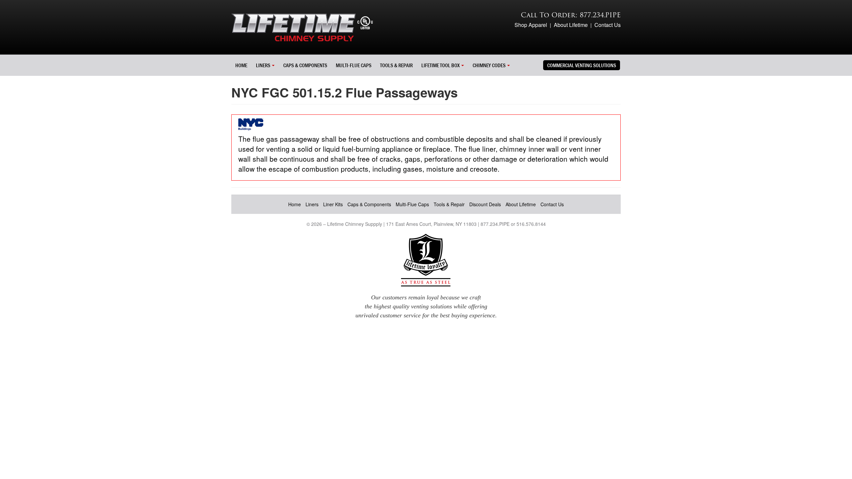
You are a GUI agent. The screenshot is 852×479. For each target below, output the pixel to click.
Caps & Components (305, 65)
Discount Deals (485, 204)
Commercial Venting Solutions (581, 65)
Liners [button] (263, 65)
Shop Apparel (531, 25)
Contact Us (607, 25)
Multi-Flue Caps (353, 65)
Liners (312, 204)
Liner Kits (333, 204)
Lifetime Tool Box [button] (441, 65)
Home (241, 65)
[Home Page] (302, 26)
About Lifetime (571, 25)
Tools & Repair (396, 65)
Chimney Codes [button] (490, 65)
